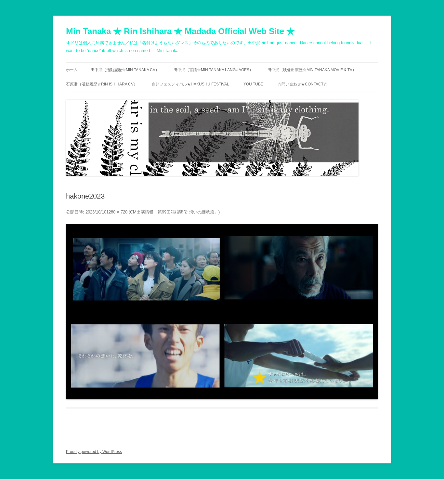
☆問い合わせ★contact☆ (302, 84)
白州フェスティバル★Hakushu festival (190, 84)
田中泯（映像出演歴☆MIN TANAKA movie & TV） (312, 70)
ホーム (72, 70)
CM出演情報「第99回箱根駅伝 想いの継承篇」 (174, 212)
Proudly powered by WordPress (94, 451)
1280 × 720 (116, 212)
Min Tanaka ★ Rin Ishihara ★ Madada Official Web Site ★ (180, 31)
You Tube (253, 84)
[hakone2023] (222, 311)
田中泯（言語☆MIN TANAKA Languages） (213, 70)
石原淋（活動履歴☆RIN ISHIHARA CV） (101, 84)
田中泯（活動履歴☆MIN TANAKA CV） (125, 70)
